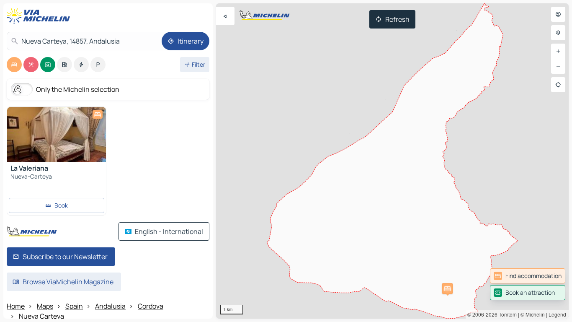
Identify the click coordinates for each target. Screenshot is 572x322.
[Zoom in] (558, 51)
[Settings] (558, 32)
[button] (447, 288)
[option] (14, 64)
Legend (557, 314)
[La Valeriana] (56, 134)
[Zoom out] (558, 66)
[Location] (558, 84)
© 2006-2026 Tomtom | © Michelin (506, 314)
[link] (527, 275)
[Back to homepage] (40, 16)
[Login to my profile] (558, 14)
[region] (392, 161)
